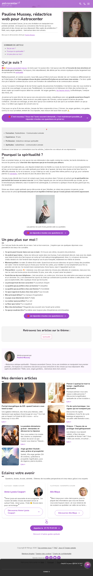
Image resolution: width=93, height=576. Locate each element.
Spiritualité (46, 337)
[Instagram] (51, 557)
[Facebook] (47, 557)
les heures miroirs (63, 90)
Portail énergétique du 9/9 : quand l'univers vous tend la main (23, 407)
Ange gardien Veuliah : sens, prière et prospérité (32, 450)
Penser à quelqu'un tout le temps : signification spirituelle (78, 386)
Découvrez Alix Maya (67, 513)
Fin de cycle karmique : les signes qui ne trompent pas (79, 407)
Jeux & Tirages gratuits (67, 548)
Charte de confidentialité (62, 554)
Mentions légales (28, 554)
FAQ (55, 548)
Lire (3, 422)
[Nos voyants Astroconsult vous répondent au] (84, 4)
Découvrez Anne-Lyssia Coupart (18, 511)
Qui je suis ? (11, 48)
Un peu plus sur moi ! (15, 54)
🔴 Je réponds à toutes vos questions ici (45, 233)
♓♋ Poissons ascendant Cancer (14, 68)
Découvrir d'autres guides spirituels (46, 534)
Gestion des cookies (43, 554)
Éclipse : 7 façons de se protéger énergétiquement (79, 427)
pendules (13, 174)
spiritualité (19, 72)
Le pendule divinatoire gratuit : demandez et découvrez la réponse (30, 428)
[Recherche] (80, 4)
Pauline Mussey (30, 35)
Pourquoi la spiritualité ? (15, 51)
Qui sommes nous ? (45, 548)
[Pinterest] (59, 557)
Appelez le (45, 528)
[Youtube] (55, 557)
